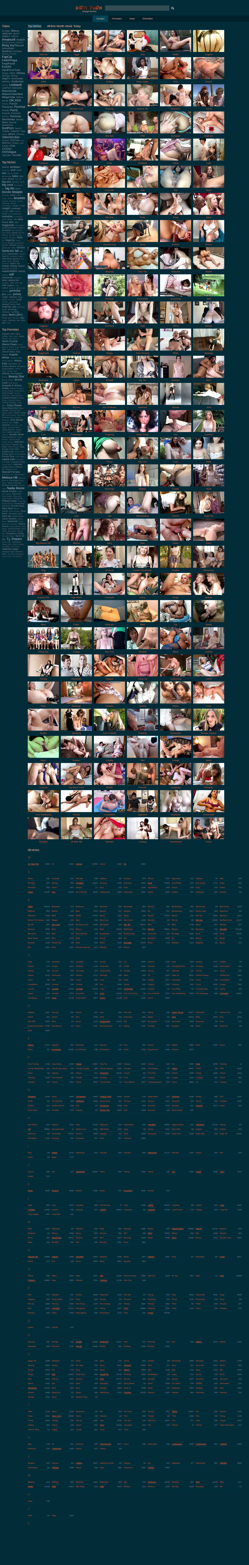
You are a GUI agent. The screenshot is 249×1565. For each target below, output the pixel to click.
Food (126, 1077)
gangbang (19, 243)
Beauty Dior (16, 376)
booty (13, 195)
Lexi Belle (6, 462)
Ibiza (30, 1153)
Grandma (151, 1106)
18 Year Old (33, 864)
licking (13, 266)
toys (22, 317)
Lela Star (20, 459)
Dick (174, 1017)
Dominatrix (176, 1021)
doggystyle (8, 225)
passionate (20, 288)
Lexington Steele (18, 462)
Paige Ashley (7, 499)
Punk (126, 1313)
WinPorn (6, 143)
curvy (9, 219)
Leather (199, 1205)
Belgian (55, 920)
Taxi (197, 1411)
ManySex (17, 88)
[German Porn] (109, 840)
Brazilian (31, 943)
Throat (30, 1420)
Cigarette (175, 971)
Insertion (127, 1153)
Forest (222, 1077)
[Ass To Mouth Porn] (109, 405)
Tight (102, 1420)
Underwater (152, 1444)
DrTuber (17, 51)
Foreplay (199, 1077)
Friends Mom (105, 1082)
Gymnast (151, 1110)
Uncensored (105, 1444)
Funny (174, 1082)
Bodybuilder (104, 934)
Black (102, 929)
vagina (4, 320)
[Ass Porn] (175, 433)
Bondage (175, 934)
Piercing (55, 1304)
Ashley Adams (8, 369)
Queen (30, 1327)
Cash (174, 962)
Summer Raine (8, 536)
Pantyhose (104, 1295)
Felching (223, 1064)
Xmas (30, 1501)
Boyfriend (151, 938)
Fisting (198, 1073)
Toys (102, 1425)
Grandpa (175, 1106)
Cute (126, 998)
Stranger (103, 1388)
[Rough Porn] (175, 595)
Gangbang (81, 1096)
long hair (5, 268)
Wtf (221, 1486)
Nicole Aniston (9, 491)
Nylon (102, 1261)
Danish (78, 1012)
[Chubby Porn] (109, 758)
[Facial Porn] (208, 107)
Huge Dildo (200, 1134)
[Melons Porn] (208, 324)
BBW (54, 915)
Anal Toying (200, 883)
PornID (5, 110)
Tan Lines (128, 1411)
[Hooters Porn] (76, 758)
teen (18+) (16, 314)
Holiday (223, 1129)
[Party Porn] (109, 161)
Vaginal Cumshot (107, 1463)
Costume (175, 984)
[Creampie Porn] (109, 595)
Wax (125, 1482)
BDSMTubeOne (8, 42)
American (128, 883)
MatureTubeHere (12, 93)
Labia (30, 1205)
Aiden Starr (13, 336)
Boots (198, 934)
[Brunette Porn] (175, 378)
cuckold (5, 211)
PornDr (13, 103)
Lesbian (31, 1209)
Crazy (102, 989)
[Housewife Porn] (76, 677)
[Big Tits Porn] (142, 378)
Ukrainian (80, 1444)
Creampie (128, 989)
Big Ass (199, 920)
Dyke (30, 1030)
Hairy (78, 1125)
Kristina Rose (19, 454)
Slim (221, 1370)
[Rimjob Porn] (76, 813)
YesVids (16, 155)
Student (31, 1392)
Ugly (29, 1444)
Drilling (126, 1026)
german (5, 245)
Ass (53, 892)
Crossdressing (202, 989)
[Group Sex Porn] (43, 650)
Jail (53, 1172)
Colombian (176, 980)
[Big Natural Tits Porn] (43, 541)
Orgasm (31, 1280)
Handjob (151, 1124)
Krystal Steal (8, 456)
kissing (16, 261)
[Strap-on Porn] (109, 568)
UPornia (20, 134)
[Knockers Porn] (175, 107)
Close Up (175, 975)
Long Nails (56, 1214)
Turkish (79, 1429)
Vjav (22, 140)
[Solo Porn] (76, 514)
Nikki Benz (16, 494)
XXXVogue (9, 152)
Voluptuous (128, 1467)
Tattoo (174, 1411)
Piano (222, 1299)
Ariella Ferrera (9, 366)
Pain (29, 1295)
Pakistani (55, 1295)
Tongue (223, 1420)
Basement (224, 911)
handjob (21, 247)
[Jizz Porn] (76, 324)
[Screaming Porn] (175, 297)
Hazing (222, 1125)
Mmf (101, 1238)
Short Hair (200, 1365)
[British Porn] (208, 242)
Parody (151, 1295)
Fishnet (175, 1073)
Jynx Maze (6, 444)
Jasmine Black (14, 427)
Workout (151, 1486)
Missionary (57, 1238)
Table (30, 1411)
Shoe (150, 1365)
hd (16, 250)
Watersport (104, 1482)
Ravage (55, 1342)
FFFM (198, 1068)
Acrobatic (55, 878)
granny (20, 245)
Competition (225, 980)
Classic (31, 975)
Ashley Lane (12, 371)
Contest (79, 984)
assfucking (6, 176)
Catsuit (30, 966)
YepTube (6, 155)
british (10, 198)
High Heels (104, 1129)
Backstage (128, 906)
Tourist (78, 1425)
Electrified (80, 1045)
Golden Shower (58, 1106)
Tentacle (103, 1416)
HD (29, 1129)
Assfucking (128, 892)
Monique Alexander (10, 485)
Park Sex (127, 1295)
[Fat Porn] (175, 623)
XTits (12, 145)
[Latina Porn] (43, 188)
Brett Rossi (13, 383)
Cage (30, 962)
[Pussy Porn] (109, 460)
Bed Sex (199, 915)
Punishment (104, 1313)
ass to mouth (12, 173)
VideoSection (11, 137)
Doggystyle (105, 1021)
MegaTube (8, 97)
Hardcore (200, 1124)
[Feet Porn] (76, 80)
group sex (6, 248)
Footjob (175, 1077)
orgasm (10, 285)
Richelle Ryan (17, 506)
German (175, 1096)
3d (53, 864)
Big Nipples (104, 925)
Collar (126, 980)
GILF (222, 1096)
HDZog (14, 76)
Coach (78, 980)
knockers (5, 263)
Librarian (79, 1210)
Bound (102, 938)
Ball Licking (224, 906)
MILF (150, 1233)
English (175, 1045)
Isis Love (14, 425)
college (13, 203)
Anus (102, 887)
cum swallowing (14, 214)
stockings (12, 309)
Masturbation (178, 1228)
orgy (17, 285)
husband (13, 256)
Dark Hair (128, 1012)
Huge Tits (223, 1134)
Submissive (104, 1392)
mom (4, 280)
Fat (173, 1064)
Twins (126, 1429)
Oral (222, 1276)
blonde (6, 192)
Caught (55, 966)
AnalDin (20, 39)
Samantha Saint (15, 513)
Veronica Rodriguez (16, 554)
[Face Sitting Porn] (43, 107)
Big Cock (56, 924)
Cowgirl (79, 989)
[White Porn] (175, 351)
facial (14, 232)
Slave (198, 1370)
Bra (173, 938)
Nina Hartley (7, 496)
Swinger (31, 1397)
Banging (127, 911)
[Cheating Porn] (142, 731)
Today (77, 26)
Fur (197, 1082)
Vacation (31, 1463)
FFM (222, 1068)
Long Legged (33, 1214)
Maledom (79, 1229)
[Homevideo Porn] (175, 731)
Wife (54, 1486)
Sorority (127, 1379)
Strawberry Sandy (15, 533)
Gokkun (31, 1106)
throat (4, 318)
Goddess (223, 1101)
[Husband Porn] (175, 270)
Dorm (222, 1021)
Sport (78, 1383)
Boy (125, 938)
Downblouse (57, 1026)
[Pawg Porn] (175, 215)
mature (21, 271)
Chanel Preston (9, 398)
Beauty (150, 915)
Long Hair (224, 1210)
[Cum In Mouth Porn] (109, 731)
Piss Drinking (105, 1304)
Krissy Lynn (7, 454)
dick (11, 222)
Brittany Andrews (17, 388)
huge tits (5, 256)
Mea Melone (19, 475)
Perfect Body (57, 1299)
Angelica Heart (16, 358)
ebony (21, 228)
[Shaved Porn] (76, 351)
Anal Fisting (176, 883)
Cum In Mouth (153, 993)
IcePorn (6, 81)
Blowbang (200, 929)
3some (5, 167)
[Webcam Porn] (109, 623)
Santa (78, 1361)
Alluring (55, 883)
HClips (5, 73)
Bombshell (152, 934)
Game (54, 1096)
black (17, 188)
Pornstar (56, 1308)
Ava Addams (16, 373)
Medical (223, 1229)
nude (12, 283)
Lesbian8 (15, 84)
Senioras (15, 116)
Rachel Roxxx (7, 504)
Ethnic (30, 1049)
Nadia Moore (16, 488)
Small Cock (80, 1374)
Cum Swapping (202, 993)
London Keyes (8, 467)
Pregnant (151, 1308)
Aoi (19, 364)
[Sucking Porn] (43, 514)
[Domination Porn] (208, 813)
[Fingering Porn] (109, 433)
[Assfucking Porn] (175, 677)
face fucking (17, 230)
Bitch (54, 929)
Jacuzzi (31, 1172)
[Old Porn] (109, 514)
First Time (152, 1073)
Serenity (13, 524)
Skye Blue (12, 531)
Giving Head (105, 1101)
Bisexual (31, 929)
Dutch (198, 1026)
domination (19, 225)
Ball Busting (176, 906)
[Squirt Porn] (43, 758)
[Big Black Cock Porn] (76, 785)
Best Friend (128, 920)
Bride (78, 943)
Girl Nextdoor (57, 1101)
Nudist (30, 1261)
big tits (9, 188)
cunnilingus (18, 217)
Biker (150, 925)
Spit (53, 1383)
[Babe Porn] (208, 460)
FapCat (7, 57)
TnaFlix (6, 131)
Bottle (78, 938)
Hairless (55, 1125)
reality (5, 297)
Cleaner (79, 975)
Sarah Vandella (9, 518)
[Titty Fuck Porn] (109, 650)
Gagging (32, 1096)
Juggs (198, 1171)
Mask (102, 1229)
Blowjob (223, 929)
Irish (221, 1153)
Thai (125, 1416)
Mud (77, 1242)
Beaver (175, 915)
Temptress (16, 542)
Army (198, 887)
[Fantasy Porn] (109, 704)
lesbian (5, 266)
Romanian (32, 1346)
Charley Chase (14, 400)
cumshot (7, 216)
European (56, 1049)
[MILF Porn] (208, 378)
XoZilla (5, 146)
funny (4, 243)
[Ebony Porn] (175, 704)
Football (151, 1077)
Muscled (103, 1242)
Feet (198, 1064)
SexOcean (8, 119)
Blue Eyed (32, 934)
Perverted (152, 1299)
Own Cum (128, 1280)
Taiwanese (80, 1411)
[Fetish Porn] (175, 541)
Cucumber (80, 993)
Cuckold (55, 993)
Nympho (127, 1261)
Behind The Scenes (36, 920)
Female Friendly (82, 1068)
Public (54, 1313)
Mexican (103, 1233)
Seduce (223, 1361)
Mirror (30, 1238)
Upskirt (78, 1448)
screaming (13, 302)
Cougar (223, 984)
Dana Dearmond (10, 408)
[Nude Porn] (208, 487)
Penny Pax (18, 498)
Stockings (32, 1388)
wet (18, 320)
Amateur (80, 883)
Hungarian (80, 1138)
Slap (173, 1370)
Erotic (198, 1045)
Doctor (78, 1021)
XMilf (21, 143)
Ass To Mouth (81, 892)
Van (149, 1463)
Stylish (78, 1392)
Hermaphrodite (58, 1129)
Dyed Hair (224, 1026)
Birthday (223, 925)
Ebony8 (5, 54)
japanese (16, 259)
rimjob (4, 300)
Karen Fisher (13, 447)
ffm (3, 240)
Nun (53, 1261)
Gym (126, 1110)
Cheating (199, 966)
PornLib (6, 113)
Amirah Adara (8, 351)
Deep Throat (177, 1012)
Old (101, 1276)
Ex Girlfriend (81, 1049)
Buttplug (103, 947)
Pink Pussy (80, 1304)
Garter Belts (153, 1096)
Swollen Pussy (82, 1397)
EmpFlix (12, 54)
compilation (6, 206)
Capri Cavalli (7, 393)
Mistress (79, 1238)
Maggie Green (11, 469)
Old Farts (151, 1276)
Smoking (127, 1374)
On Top (175, 1276)
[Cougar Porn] (76, 650)
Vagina (79, 1463)
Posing (102, 1308)
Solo (102, 1379)
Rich (173, 1342)
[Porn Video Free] (89, 9)
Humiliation (32, 1138)
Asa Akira (21, 366)
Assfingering (105, 892)
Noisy (174, 1257)
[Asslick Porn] (208, 80)
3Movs (15, 30)
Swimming (200, 1392)
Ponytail (223, 1304)
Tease (30, 1416)
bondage (5, 195)
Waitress (31, 1482)
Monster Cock (225, 1238)
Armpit (174, 887)
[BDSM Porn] (109, 785)
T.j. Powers (14, 539)
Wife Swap (80, 1486)
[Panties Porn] (175, 242)
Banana (103, 911)
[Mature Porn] (76, 541)
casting (5, 201)
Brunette (128, 943)
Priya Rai (21, 501)
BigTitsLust (17, 45)
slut (18, 304)
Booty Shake (33, 938)
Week (68, 26)
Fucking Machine (155, 1082)
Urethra (103, 1448)
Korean (151, 1191)
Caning (103, 962)
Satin (102, 1361)
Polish (198, 1304)
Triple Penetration (227, 1425)
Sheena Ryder (14, 529)
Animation (32, 887)
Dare (102, 1012)
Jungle (30, 1176)
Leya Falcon (7, 465)
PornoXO (16, 113)
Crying (222, 989)
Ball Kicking (200, 906)
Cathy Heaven (16, 395)
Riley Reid (7, 508)
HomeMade (17, 78)
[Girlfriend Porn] (109, 324)
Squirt (150, 1383)
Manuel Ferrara (11, 471)
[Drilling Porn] (109, 80)
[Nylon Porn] (76, 378)
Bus (29, 947)
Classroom (56, 975)
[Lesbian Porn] (208, 650)
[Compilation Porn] (109, 813)
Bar (149, 911)
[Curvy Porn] (142, 595)
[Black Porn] (175, 650)
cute (15, 219)
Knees (102, 1191)
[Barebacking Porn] (109, 242)
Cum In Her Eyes (131, 993)
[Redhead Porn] (142, 161)
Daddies (31, 1012)
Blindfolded (128, 929)
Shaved (127, 1365)
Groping (79, 1110)
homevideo (13, 254)
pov (4, 294)
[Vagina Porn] (76, 297)
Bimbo (198, 925)
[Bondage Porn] (208, 351)
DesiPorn (7, 51)
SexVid (12, 122)
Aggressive (176, 878)
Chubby (127, 971)
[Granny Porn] (142, 704)
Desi (77, 1017)
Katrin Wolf (14, 449)
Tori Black (6, 547)
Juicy (222, 1171)
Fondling (103, 1077)
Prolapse (223, 1308)
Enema (151, 1045)
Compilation (32, 984)
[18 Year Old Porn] (76, 840)
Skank (102, 1370)
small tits (6, 306)
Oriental (79, 1280)
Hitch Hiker (176, 1129)
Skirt (149, 1370)
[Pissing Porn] (43, 677)
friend (18, 240)
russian (5, 302)
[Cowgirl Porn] (43, 297)
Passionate (200, 1295)
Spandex (151, 1379)
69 (125, 864)
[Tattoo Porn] (142, 242)
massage (14, 269)
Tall (101, 1411)
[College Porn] (43, 134)
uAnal (4, 134)
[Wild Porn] (208, 297)
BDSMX (19, 42)
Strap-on (127, 1388)
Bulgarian (199, 943)
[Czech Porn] (208, 677)
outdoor (5, 288)
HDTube (6, 76)
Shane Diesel (15, 526)
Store (54, 1388)
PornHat (19, 106)
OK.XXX (15, 100)
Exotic (126, 1049)
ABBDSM (7, 33)
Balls (78, 911)
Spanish (175, 1379)
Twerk (102, 1429)
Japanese (80, 1171)
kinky (9, 261)
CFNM (126, 966)
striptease (6, 312)
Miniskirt (223, 1233)
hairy (13, 248)
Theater (151, 1416)
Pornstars (117, 18)
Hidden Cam (81, 1129)
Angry (222, 883)
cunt (4, 219)
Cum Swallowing (178, 993)
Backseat (103, 906)
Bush (54, 947)
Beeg (5, 45)
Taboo (54, 1411)
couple (22, 206)
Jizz (173, 1171)
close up (5, 203)
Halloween (104, 1125)
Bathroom (32, 915)
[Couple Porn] (175, 487)
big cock (7, 184)
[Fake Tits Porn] (142, 270)
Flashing (31, 1077)
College (151, 980)
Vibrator (223, 1463)
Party (174, 1295)
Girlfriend (80, 1101)
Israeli (30, 1157)
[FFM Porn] (142, 134)
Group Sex (105, 1110)
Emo (125, 1045)
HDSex (20, 72)
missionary (7, 277)
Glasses (151, 1101)
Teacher (223, 1411)
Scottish (151, 1361)
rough (19, 299)
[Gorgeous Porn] (43, 161)
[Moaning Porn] (109, 270)
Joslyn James (7, 442)
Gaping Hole (105, 1096)
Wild (102, 1486)
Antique (79, 887)
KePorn (5, 85)
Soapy (174, 1374)
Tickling (55, 1420)
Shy (53, 1370)
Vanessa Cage (8, 551)
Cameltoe (56, 962)
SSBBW (199, 1383)
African (150, 878)
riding (20, 297)
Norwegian (200, 1257)
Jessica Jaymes (9, 437)
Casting (199, 962)
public (9, 294)
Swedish (175, 1392)
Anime (54, 887)
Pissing (127, 1304)
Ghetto (198, 1096)
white (23, 320)
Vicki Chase (7, 556)
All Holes (31, 883)
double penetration (9, 228)
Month (60, 26)
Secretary (200, 1361)
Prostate (31, 1313)
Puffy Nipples (81, 1313)
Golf (77, 1106)
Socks (222, 1374)
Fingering (104, 1073)
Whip (222, 1482)
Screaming (176, 1361)
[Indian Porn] (175, 161)
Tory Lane (15, 547)
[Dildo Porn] (43, 704)
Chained (151, 966)
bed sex (18, 179)
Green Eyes (32, 1110)
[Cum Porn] (142, 188)
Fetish (174, 1068)
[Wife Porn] (142, 541)
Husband (127, 1138)
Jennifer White (16, 434)
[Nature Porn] (208, 270)
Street (150, 1388)
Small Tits (104, 1374)
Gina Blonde (16, 420)
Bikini (174, 925)
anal (13, 169)
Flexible (79, 1077)
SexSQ (19, 119)
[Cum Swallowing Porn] (43, 813)
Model (150, 1238)
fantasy (5, 235)
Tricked (199, 1425)
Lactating (79, 1205)
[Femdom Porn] (43, 840)
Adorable (79, 878)
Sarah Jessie (17, 516)
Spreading (104, 1383)
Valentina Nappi (10, 549)
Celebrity (79, 966)
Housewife (152, 1134)
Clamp (222, 971)
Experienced (153, 1049)
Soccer (198, 1374)
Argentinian (152, 887)
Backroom (80, 906)
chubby (20, 201)
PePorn (5, 104)
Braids (222, 938)
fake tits (21, 233)
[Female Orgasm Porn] (208, 731)
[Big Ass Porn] (76, 405)
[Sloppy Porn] (109, 351)
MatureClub (9, 90)
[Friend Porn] (43, 405)
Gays (132, 18)
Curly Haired (81, 998)
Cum (102, 993)
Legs (222, 1205)
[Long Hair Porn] (109, 188)
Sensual (31, 1365)
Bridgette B (7, 385)
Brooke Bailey (7, 391)
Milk (197, 1233)
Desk (102, 1017)
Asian (30, 892)
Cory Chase (14, 405)
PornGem (7, 106)
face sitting (6, 233)
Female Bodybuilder (36, 1068)
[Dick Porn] (175, 80)
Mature (199, 1228)
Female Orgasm (106, 1068)
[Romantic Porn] (208, 785)
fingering (10, 240)
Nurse (78, 1261)
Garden (127, 1096)
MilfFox (19, 97)
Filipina (79, 1073)
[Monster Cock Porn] (76, 107)
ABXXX (15, 36)
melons (5, 275)
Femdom (127, 1068)
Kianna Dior (19, 452)
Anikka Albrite (7, 361)
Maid (30, 1229)
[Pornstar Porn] (109, 297)
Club (54, 980)
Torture (55, 1425)
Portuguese (80, 1308)
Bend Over (104, 920)
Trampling (128, 1425)
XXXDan (7, 148)
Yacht (30, 1515)
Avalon (5, 377)
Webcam (152, 1482)
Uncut (126, 1444)
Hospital (103, 1134)
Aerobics (127, 878)
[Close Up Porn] (142, 677)
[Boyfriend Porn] (43, 378)
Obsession (17, 496)
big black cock (18, 182)
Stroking (199, 1388)
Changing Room (178, 966)
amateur (15, 166)
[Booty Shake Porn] (142, 80)
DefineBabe (8, 48)
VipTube (5, 140)
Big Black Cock (226, 920)
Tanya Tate (6, 542)
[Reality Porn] (43, 731)
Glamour (127, 1101)
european (6, 230)
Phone (174, 1299)
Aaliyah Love (8, 334)
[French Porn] (175, 514)
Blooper (175, 929)
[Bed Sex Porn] (109, 134)
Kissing (55, 1190)
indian (20, 256)
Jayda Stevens (8, 430)
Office (54, 1276)
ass (4, 172)
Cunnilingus (32, 998)
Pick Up (31, 1304)
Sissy (78, 1370)
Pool (29, 1308)
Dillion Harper (7, 413)
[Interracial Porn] (43, 487)
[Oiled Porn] (43, 80)
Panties (79, 1295)
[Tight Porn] (142, 324)
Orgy (54, 1280)
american (6, 170)
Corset (126, 984)
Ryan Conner (14, 511)
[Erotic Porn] (76, 161)
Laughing (175, 1205)
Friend (78, 1082)
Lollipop (199, 1210)
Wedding (175, 1482)
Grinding (55, 1110)
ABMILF (6, 36)
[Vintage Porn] (175, 758)
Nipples (151, 1257)
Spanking (199, 1379)
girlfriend (12, 245)
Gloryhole (176, 1101)
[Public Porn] (76, 623)
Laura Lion (8, 459)
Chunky (151, 971)
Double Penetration (36, 1026)
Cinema (199, 971)
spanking (21, 307)
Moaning (127, 1238)
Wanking (55, 1482)
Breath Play (56, 943)
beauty (11, 179)
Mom (174, 1238)
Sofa (30, 1379)
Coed (102, 980)
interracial (7, 258)
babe (15, 176)
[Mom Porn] (43, 623)
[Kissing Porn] (76, 242)
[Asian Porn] (208, 758)
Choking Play (105, 971)
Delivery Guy (225, 1012)
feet (13, 235)
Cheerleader (225, 966)
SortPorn (8, 128)
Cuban (30, 993)
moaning (17, 278)
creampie (15, 208)
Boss (54, 938)
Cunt (54, 998)
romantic (11, 300)
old (21, 283)
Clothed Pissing (202, 975)
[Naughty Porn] (43, 242)
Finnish (127, 1073)
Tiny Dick (127, 1420)
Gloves (198, 1101)
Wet (197, 1482)
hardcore (8, 250)
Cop (101, 984)
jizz (22, 259)
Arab (126, 887)
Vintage (55, 1467)
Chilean (31, 971)
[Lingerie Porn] (208, 52)
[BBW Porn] (142, 623)
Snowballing (153, 1374)
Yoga (54, 1515)
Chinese (55, 971)
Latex (126, 1205)
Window (127, 1486)
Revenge (151, 1342)
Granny (199, 1105)
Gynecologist (177, 1110)
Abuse (30, 878)
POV (126, 1308)
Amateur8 (8, 39)
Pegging (31, 1299)
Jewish (150, 1172)
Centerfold (104, 966)
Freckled (31, 1082)
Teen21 (18, 128)
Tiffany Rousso (18, 544)
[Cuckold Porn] (43, 785)
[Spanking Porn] (76, 731)
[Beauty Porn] (208, 595)
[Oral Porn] (142, 52)
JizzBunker (17, 81)
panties (12, 288)
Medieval (31, 1233)
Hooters (79, 1134)
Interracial (152, 1152)
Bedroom (223, 915)
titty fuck (15, 318)
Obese (30, 1276)
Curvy (102, 998)
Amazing (103, 883)
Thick (174, 1416)
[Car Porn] (43, 270)
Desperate (128, 1017)
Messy (78, 1233)
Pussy (150, 1313)
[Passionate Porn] (142, 297)
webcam (12, 320)
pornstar (15, 290)
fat (10, 235)
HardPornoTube (11, 70)
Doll (125, 1021)
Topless (31, 1425)
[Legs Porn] (208, 161)
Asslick (150, 892)
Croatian (151, 989)
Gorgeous (104, 1105)
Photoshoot (200, 1299)
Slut (53, 1374)
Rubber (103, 1346)
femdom (12, 238)
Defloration (200, 1012)
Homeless (32, 1134)
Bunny (222, 943)
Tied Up (79, 1420)
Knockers (128, 1190)
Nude (222, 1257)
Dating (150, 1012)
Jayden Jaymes (13, 432)
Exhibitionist (104, 1049)
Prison (198, 1308)
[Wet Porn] (142, 758)
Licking (103, 1209)
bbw (21, 176)
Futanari (223, 1082)
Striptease (176, 1388)
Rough (79, 1346)
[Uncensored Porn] (175, 840)
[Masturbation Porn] (142, 514)
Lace (54, 1205)
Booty (222, 934)
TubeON (15, 131)
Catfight (223, 962)
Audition (175, 892)
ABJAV (16, 33)
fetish (20, 237)
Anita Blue (12, 364)
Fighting (55, 1073)
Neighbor (103, 1257)
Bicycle (174, 920)
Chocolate (80, 971)
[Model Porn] (175, 52)
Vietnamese (32, 1467)
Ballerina (31, 911)
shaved (5, 304)
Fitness (223, 1073)
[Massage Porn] (76, 704)
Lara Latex (19, 457)
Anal (150, 883)
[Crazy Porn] (175, 460)
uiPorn (11, 134)
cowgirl (6, 208)
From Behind (129, 1082)
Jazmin (5, 435)
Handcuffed (128, 1125)
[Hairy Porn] (109, 541)
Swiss (54, 1397)
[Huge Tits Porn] (208, 514)
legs (18, 263)
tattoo (5, 315)
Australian (200, 892)
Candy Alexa (19, 391)
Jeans (102, 1172)
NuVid (5, 100)
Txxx (22, 131)
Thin (197, 1416)
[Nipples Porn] (142, 487)
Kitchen (79, 1191)
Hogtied (199, 1129)
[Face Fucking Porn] (142, 351)
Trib (149, 1425)
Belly (78, 920)
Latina (150, 1205)
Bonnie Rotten (8, 380)
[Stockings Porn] (109, 487)
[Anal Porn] (208, 405)
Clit (149, 975)
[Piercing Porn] (109, 107)
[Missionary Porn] (208, 568)
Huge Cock (176, 1134)
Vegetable (176, 1463)
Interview (175, 1153)
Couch (198, 984)
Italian (54, 1157)
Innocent (103, 1153)
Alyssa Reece (12, 349)
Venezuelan (200, 1463)
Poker (174, 1304)
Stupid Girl (56, 1392)
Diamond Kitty (14, 410)
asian (19, 170)
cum (11, 211)
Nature (55, 1257)
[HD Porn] (76, 460)
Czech (150, 998)
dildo (16, 222)
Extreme (175, 1049)
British (102, 943)
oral (4, 285)
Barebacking (177, 911)
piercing (5, 291)
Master (150, 1229)
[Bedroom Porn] (208, 134)
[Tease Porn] (208, 188)
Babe (30, 906)
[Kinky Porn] (208, 541)
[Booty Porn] (76, 134)
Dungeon (175, 1026)
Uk (53, 1444)
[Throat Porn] (43, 215)
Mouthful (55, 1242)
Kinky (30, 1190)
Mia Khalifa (14, 480)
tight (9, 318)
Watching (79, 1482)
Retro (126, 1342)
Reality (79, 1342)
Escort (222, 1045)
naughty (5, 283)
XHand (15, 143)
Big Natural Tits (82, 925)
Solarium (79, 1379)
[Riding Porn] (76, 188)
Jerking (127, 1172)
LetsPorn (6, 88)
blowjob (17, 192)
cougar (15, 206)
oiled (17, 283)
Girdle (30, 1101)
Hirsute (151, 1129)
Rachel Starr (19, 503)
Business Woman (83, 947)
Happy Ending (177, 1125)
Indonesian (80, 1153)
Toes (174, 1420)
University (32, 1448)
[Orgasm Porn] (109, 677)
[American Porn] (76, 487)
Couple (55, 989)
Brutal (150, 943)
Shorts (222, 1365)
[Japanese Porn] (142, 813)
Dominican (200, 1021)
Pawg (222, 1295)
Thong (222, 1416)
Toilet (198, 1420)
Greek (222, 1106)
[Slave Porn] (208, 215)
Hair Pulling (32, 1125)
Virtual (78, 1467)
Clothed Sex (225, 975)
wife (4, 323)
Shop (174, 1365)
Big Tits (127, 924)
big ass (6, 181)
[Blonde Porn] (175, 405)
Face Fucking (33, 1064)
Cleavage (104, 975)
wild (8, 323)
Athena (5, 373)
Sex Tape (79, 1365)
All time (51, 26)
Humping (55, 1138)
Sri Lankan (176, 1383)
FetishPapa (9, 60)
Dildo (198, 1017)
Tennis (78, 1416)
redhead (13, 297)
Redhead (104, 1342)
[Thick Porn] (76, 270)
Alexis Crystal (10, 341)
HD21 (12, 73)
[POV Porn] (109, 52)
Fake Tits (103, 1064)
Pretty (174, 1308)
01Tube (6, 31)
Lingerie (151, 1209)
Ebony (31, 1045)
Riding (199, 1342)
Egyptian (55, 1045)
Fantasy (127, 1064)
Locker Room (177, 1210)
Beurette (151, 920)
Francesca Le (8, 417)
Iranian (198, 1153)
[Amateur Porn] (43, 460)
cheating (12, 201)
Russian (151, 1346)
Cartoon (151, 962)
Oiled (78, 1276)
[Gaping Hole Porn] (43, 595)
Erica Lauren (11, 415)
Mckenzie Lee (7, 475)
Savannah (12, 521)
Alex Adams (13, 339)
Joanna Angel (14, 439)
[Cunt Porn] (43, 433)
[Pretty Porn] (142, 215)
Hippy (126, 1129)
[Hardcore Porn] (142, 405)
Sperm (30, 1383)
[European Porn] (175, 134)
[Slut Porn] (175, 188)
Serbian (55, 1365)
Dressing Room (106, 1026)
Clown (30, 980)
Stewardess (224, 1383)
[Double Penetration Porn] (142, 568)
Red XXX (6, 506)
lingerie (21, 266)
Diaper (150, 1017)
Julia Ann (19, 442)
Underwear (177, 1444)
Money (198, 1238)
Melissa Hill (9, 477)
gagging (11, 243)
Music (126, 1242)
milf (11, 274)
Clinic (126, 975)
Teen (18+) (57, 1416)
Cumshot (224, 993)
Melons (55, 1233)
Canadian (80, 962)
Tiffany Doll (6, 544)
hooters (22, 254)
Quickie (55, 1327)
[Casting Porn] (142, 840)
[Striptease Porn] (175, 813)
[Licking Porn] (76, 215)
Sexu (5, 122)
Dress (78, 1026)
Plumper (151, 1304)
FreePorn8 (8, 63)
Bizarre (79, 929)
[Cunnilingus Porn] (76, 433)
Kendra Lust (8, 451)
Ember (17, 413)
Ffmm (30, 1073)
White (30, 1486)
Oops (198, 1276)
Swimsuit (223, 1392)
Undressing (201, 1444)
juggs (4, 261)
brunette (19, 198)
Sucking (127, 1392)
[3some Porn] (208, 623)
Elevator (103, 1045)
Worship (175, 1486)
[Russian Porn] (142, 785)
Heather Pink (7, 423)
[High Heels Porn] (76, 595)
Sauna (126, 1361)
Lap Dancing (105, 1205)
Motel (30, 1242)
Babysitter (56, 906)
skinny (13, 304)
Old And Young (130, 1276)
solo (14, 306)
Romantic (56, 1346)
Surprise (151, 1392)
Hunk (102, 1138)
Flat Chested (57, 1077)
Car (125, 962)
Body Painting (81, 934)
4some (102, 864)
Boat (54, 934)
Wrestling (199, 1486)
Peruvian (127, 1299)
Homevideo (56, 1134)
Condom (55, 984)
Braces (198, 938)
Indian (54, 1152)
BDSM (78, 915)
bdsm (4, 179)
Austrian (223, 892)
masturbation (9, 271)
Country (31, 989)
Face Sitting (56, 1064)
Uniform (223, 1444)
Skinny (127, 1370)
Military (175, 1233)
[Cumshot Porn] (208, 433)
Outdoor (103, 1280)
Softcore (55, 1379)
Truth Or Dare (33, 1429)
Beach (102, 915)
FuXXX (6, 66)
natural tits (13, 280)
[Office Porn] (175, 324)
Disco (54, 1021)
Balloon (55, 911)
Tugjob (54, 1429)
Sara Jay (6, 516)
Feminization (153, 1068)
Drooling (151, 1026)
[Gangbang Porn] (175, 785)
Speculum (224, 1379)
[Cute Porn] (208, 704)
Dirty (221, 1017)
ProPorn (5, 116)
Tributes (175, 1425)
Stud (221, 1388)
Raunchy (31, 1342)
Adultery (103, 878)
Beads (126, 915)
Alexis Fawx (9, 344)
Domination (152, 1021)
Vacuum (55, 1463)
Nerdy (126, 1257)
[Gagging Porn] (43, 324)
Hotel (126, 1134)
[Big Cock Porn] (142, 460)
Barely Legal (201, 911)
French (55, 1082)
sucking (15, 312)
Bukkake (175, 943)
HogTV (6, 78)
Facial (78, 1064)
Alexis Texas (14, 347)
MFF (126, 1233)
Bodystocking (129, 934)
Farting (151, 1064)
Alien (222, 878)
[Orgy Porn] (43, 568)
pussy (17, 294)
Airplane (199, 878)
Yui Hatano (17, 556)
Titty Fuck (152, 1420)
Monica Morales (14, 483)
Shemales (147, 18)
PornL (14, 110)
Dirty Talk (31, 1021)
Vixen (102, 1467)
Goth (126, 1106)
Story (78, 1388)
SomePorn (7, 125)
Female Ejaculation (59, 1068)
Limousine (128, 1210)
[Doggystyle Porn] (43, 351)
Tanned (151, 1411)
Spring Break (129, 1383)
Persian (103, 1299)
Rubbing (127, 1346)
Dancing (55, 1012)
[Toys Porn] (76, 568)
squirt (4, 309)
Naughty (80, 1257)
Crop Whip (176, 989)
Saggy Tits (32, 1361)
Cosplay (151, 984)
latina (13, 263)
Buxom (126, 947)
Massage (127, 1229)
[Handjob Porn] (142, 650)
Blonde (151, 929)
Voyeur (151, 1467)
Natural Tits (33, 1257)
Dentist (54, 1017)
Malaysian (56, 1229)
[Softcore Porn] (43, 52)
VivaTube (15, 140)
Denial (30, 1017)
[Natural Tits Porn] (142, 107)
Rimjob (222, 1342)
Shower (31, 1370)
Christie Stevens (9, 402)
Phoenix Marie (9, 501)
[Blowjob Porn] (109, 378)
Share (102, 1365)
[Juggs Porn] (76, 52)
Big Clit (30, 925)
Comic (198, 980)
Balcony (151, 906)
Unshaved (56, 1448)
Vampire (127, 1463)
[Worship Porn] (109, 215)
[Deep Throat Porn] (142, 433)
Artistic (222, 887)
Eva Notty (21, 415)
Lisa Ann (17, 464)
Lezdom (55, 1210)
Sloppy (30, 1374)
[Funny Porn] (208, 840)
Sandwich (56, 1361)
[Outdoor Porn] (175, 568)
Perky (78, 1299)
